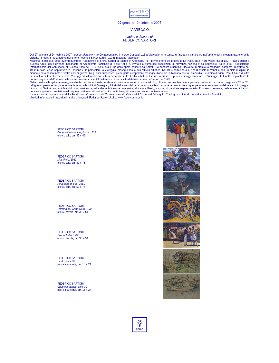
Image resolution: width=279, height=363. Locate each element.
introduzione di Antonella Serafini (201, 94)
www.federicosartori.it (130, 97)
